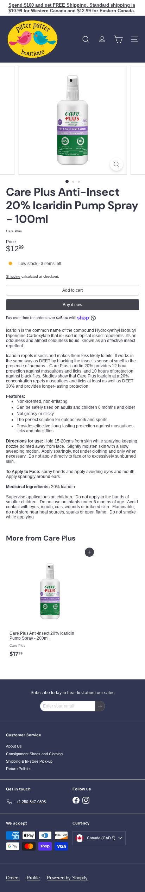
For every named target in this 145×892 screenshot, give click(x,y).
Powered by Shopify (67, 877)
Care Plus (59, 538)
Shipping (13, 276)
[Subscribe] (100, 706)
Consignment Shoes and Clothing (34, 754)
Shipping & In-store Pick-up (29, 761)
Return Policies (19, 769)
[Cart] (118, 39)
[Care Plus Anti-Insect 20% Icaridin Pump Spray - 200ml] (50, 606)
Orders (13, 877)
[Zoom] (116, 164)
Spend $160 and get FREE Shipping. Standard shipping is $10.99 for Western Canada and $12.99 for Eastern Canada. (71, 7)
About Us (14, 746)
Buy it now (72, 304)
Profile (33, 877)
